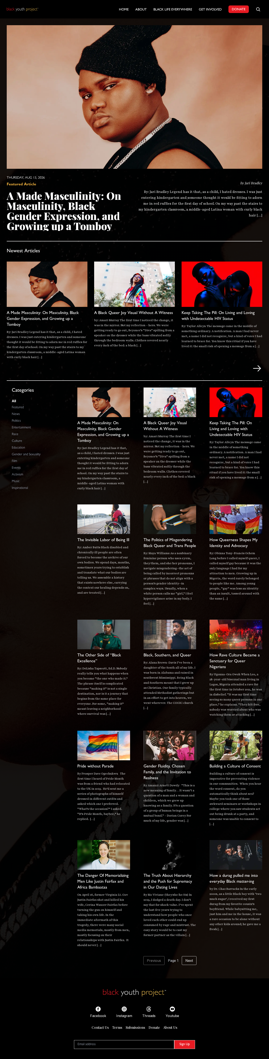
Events (16, 468)
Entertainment (21, 427)
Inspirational (20, 488)
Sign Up (184, 1044)
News (16, 414)
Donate (154, 1027)
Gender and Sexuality (26, 454)
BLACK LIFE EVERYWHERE (172, 10)
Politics (16, 421)
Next (189, 960)
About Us (170, 1027)
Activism (17, 474)
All (14, 401)
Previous (154, 960)
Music (16, 481)
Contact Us (100, 1027)
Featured (18, 407)
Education (18, 448)
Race (15, 434)
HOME (124, 10)
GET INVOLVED (210, 10)
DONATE (238, 9)
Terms (117, 1027)
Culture (17, 441)
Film (14, 461)
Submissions (135, 1027)
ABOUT (141, 10)
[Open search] (258, 9)
